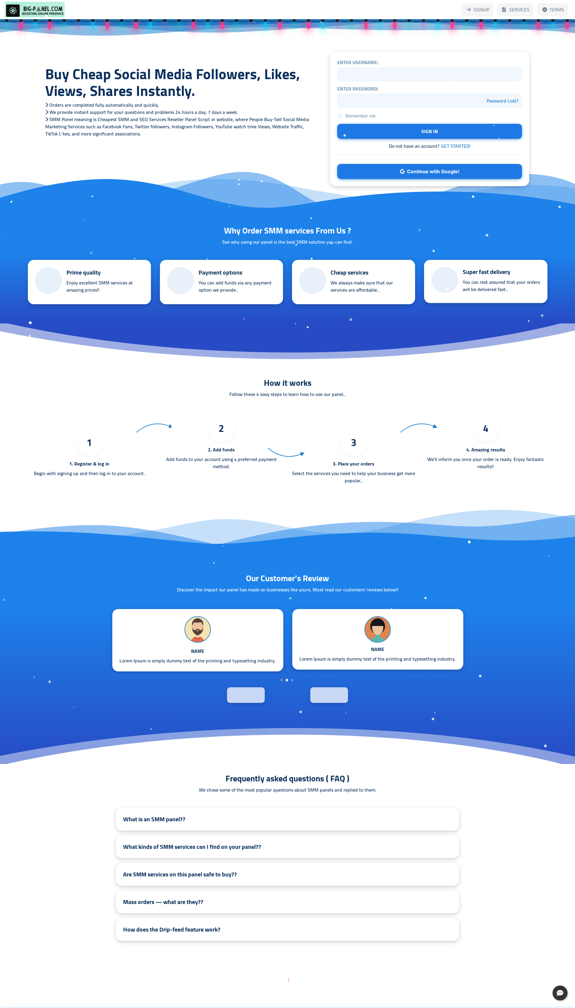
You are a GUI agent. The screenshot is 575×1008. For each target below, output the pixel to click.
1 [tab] (281, 680)
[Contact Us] (560, 993)
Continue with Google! (432, 171)
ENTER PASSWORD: (357, 88)
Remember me (361, 115)
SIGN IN (429, 131)
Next (343, 694)
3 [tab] (292, 680)
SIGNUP (481, 9)
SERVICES (519, 9)
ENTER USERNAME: (357, 62)
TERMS (556, 9)
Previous (232, 694)
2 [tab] (287, 680)
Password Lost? (502, 100)
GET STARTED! (455, 146)
